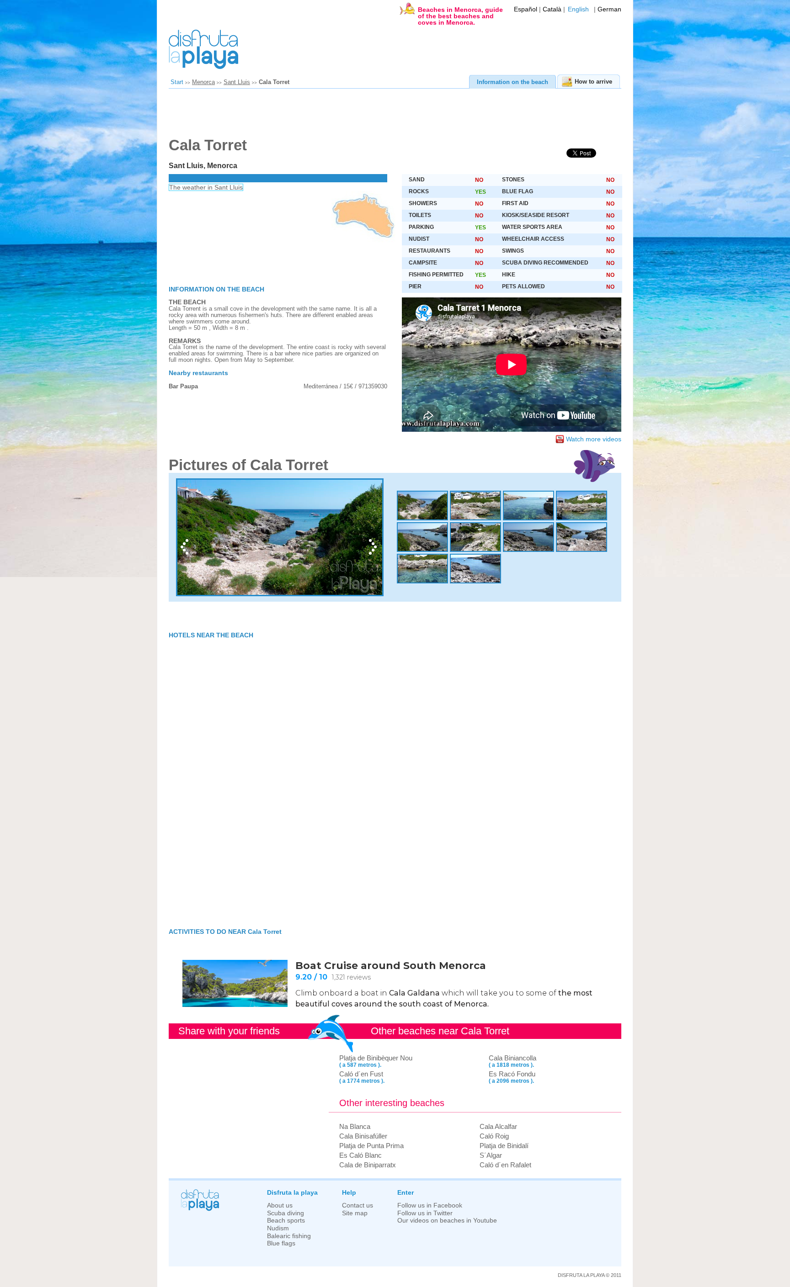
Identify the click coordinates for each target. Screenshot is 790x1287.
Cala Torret (274, 82)
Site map (355, 1213)
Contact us (357, 1205)
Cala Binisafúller (363, 1136)
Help (349, 1192)
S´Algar (491, 1155)
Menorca (203, 82)
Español (525, 9)
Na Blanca (354, 1126)
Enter (405, 1192)
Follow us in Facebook (429, 1205)
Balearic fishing (289, 1236)
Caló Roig (494, 1136)
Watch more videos (593, 439)
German (609, 9)
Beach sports (286, 1220)
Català (552, 9)
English (578, 9)
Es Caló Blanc (360, 1155)
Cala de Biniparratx (367, 1165)
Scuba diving (285, 1213)
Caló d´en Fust (361, 1074)
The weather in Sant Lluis (206, 187)
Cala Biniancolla (512, 1058)
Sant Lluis (237, 82)
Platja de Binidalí (504, 1145)
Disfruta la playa (292, 1192)
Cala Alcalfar (498, 1126)
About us (280, 1205)
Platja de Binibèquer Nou (375, 1058)
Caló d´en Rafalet (505, 1165)
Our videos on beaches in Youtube (447, 1220)
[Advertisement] (390, 116)
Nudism (278, 1228)
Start (177, 82)
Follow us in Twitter (425, 1213)
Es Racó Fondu (512, 1074)
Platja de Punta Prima (371, 1145)
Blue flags (281, 1243)
